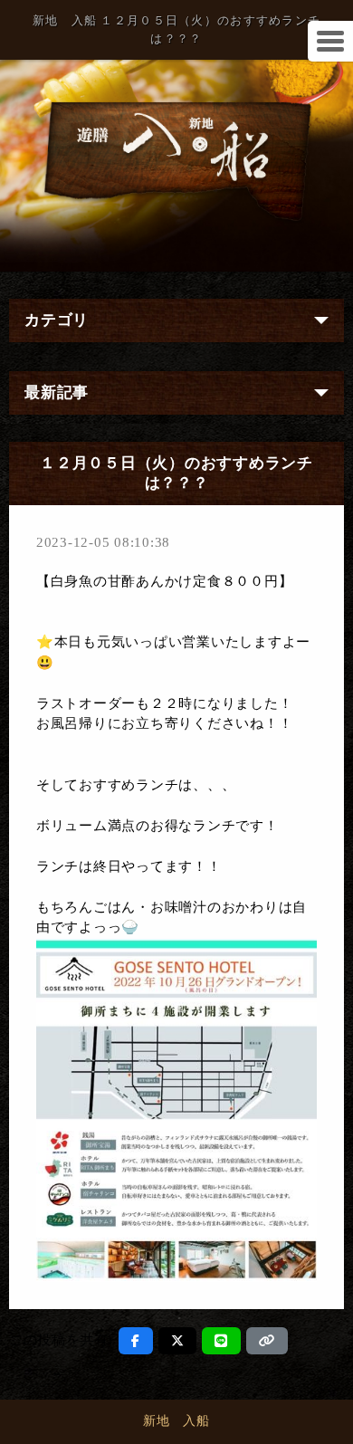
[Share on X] (177, 1340)
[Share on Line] (221, 1340)
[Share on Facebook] (136, 1340)
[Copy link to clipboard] (267, 1340)
